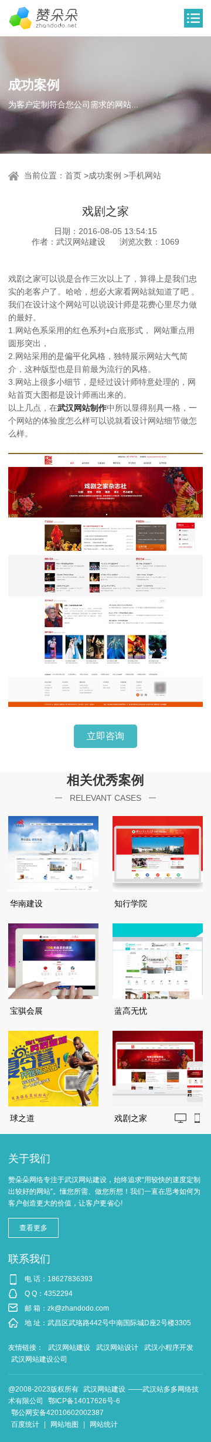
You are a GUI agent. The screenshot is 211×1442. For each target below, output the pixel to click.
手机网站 (144, 175)
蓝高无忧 (130, 1011)
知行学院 (130, 903)
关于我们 (29, 1159)
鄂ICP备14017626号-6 (84, 1401)
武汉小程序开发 (168, 1347)
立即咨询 (105, 736)
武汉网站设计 (117, 1347)
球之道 (22, 1118)
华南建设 (26, 903)
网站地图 (64, 1424)
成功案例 (105, 175)
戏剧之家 (130, 1118)
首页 (73, 175)
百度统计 (25, 1424)
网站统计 (104, 1424)
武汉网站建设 (69, 1347)
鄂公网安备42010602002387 (57, 1413)
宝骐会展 (26, 1011)
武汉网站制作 (82, 407)
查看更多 (33, 1228)
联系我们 (29, 1259)
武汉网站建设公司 (39, 1359)
